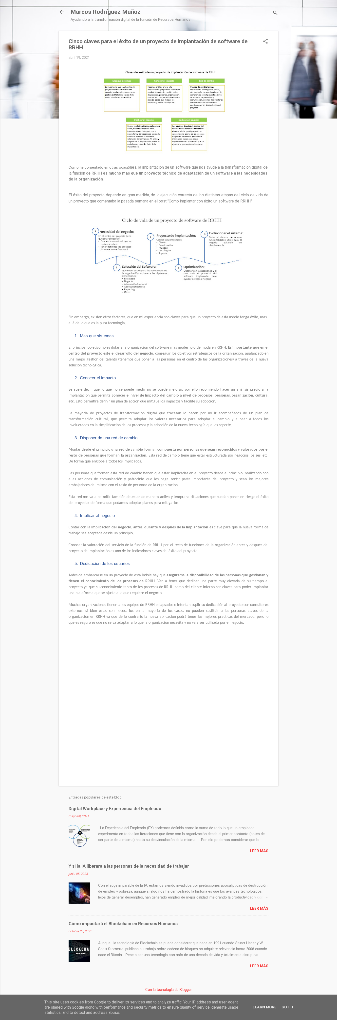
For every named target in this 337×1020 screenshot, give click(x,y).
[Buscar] (275, 13)
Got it (287, 1007)
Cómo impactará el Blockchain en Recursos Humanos (123, 923)
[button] (265, 41)
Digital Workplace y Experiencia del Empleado (115, 808)
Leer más (259, 851)
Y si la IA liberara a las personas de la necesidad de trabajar (129, 866)
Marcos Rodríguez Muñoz (106, 11)
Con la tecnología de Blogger (168, 989)
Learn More (265, 1007)
